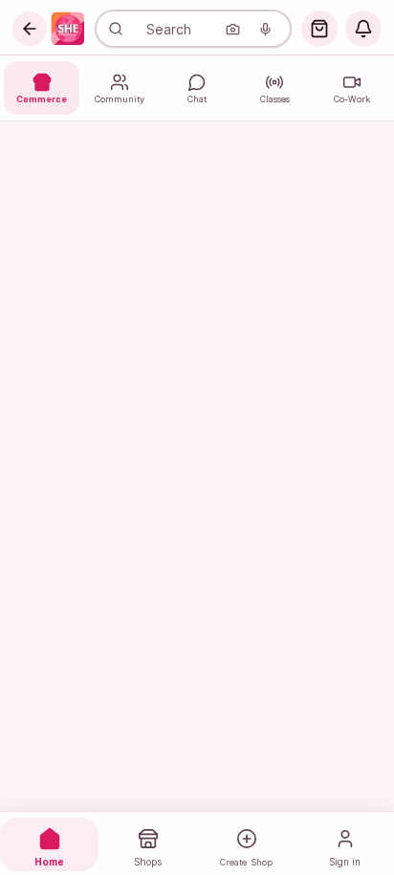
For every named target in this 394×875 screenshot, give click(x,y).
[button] (29, 28)
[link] (68, 28)
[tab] (49, 844)
